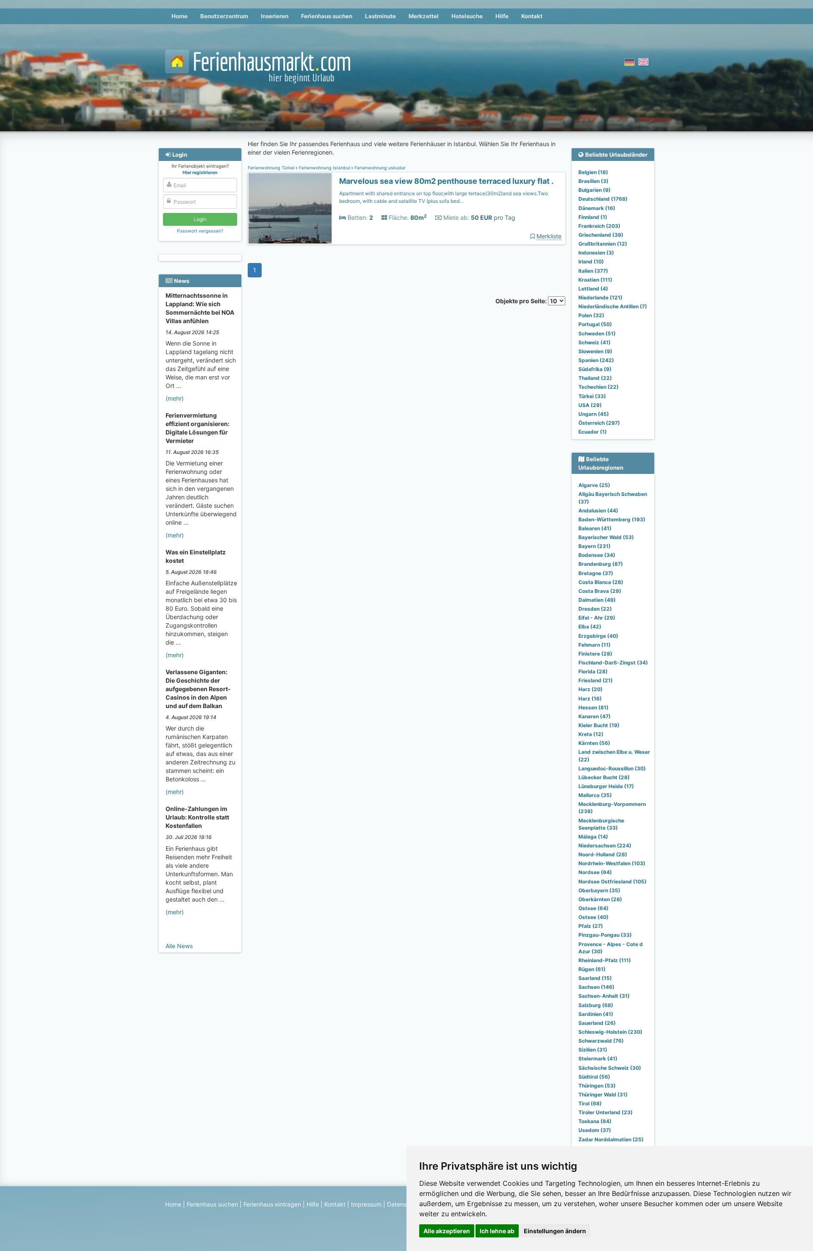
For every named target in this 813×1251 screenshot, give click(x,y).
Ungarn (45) (593, 414)
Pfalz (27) (590, 926)
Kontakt (531, 16)
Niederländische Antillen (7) (612, 306)
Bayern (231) (594, 546)
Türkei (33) (592, 396)
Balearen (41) (594, 528)
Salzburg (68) (595, 1005)
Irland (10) (591, 261)
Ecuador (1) (592, 432)
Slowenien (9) (595, 351)
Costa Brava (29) (599, 591)
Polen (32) (591, 315)
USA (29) (590, 405)
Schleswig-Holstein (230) (610, 1032)
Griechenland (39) (600, 235)
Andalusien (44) (598, 510)
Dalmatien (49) (597, 600)
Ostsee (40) (593, 917)
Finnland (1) (592, 217)
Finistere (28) (595, 653)
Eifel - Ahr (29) (596, 617)
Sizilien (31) (592, 1049)
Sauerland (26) (597, 1023)
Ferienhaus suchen (326, 16)
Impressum (366, 1204)
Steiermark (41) (597, 1058)
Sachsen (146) (596, 987)
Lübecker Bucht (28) (604, 777)
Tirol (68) (590, 1103)
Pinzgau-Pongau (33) (605, 935)
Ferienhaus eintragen (272, 1204)
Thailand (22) (595, 378)
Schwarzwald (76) (601, 1041)
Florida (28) (593, 671)
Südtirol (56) (594, 1077)
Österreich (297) (599, 423)
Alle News (179, 945)
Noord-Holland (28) (602, 854)
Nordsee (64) (595, 872)
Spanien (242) (596, 360)
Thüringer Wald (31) (603, 1094)
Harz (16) (590, 698)
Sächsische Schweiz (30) (609, 1068)
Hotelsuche (467, 16)
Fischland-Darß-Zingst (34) (613, 662)
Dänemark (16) (596, 208)
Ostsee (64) (593, 908)
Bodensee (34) (596, 555)
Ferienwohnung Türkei (272, 168)
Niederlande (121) (600, 297)
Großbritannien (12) (602, 244)
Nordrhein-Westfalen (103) (611, 863)
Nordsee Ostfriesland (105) (612, 881)
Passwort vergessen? (200, 231)
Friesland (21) (595, 680)
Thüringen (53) (597, 1085)
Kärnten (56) (594, 743)
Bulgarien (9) (594, 190)
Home (179, 16)
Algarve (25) (594, 485)
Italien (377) (593, 271)
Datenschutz (404, 1204)
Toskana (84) (594, 1121)
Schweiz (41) (594, 342)
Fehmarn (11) (594, 645)
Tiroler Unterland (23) (605, 1112)
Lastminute (380, 16)
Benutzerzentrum (224, 16)
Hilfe (502, 16)
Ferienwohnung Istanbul (324, 168)
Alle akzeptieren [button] (446, 1230)
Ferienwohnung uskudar (379, 168)
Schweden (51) (597, 333)
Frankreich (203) (599, 226)
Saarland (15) (595, 978)
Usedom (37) (594, 1130)
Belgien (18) (593, 172)
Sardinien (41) (595, 1014)
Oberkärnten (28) (600, 899)
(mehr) (175, 398)
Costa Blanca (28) (600, 582)
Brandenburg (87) (600, 564)
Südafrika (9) (594, 369)
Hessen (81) (593, 707)
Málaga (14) (593, 836)
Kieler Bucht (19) (598, 725)
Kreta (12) (590, 734)
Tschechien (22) (598, 387)
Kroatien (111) (595, 280)
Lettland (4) (593, 288)
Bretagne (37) (595, 573)
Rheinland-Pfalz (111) (604, 960)
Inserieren (274, 16)
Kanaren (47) (594, 716)
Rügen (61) (592, 969)
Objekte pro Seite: (521, 300)
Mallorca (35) (595, 795)
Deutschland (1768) (603, 199)
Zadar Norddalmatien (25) (611, 1139)
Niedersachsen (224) (604, 845)
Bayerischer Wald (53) (606, 537)
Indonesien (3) (596, 252)
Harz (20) (590, 689)
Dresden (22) (595, 609)
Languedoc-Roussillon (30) (612, 768)
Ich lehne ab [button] (497, 1230)
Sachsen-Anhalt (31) (604, 996)
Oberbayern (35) (599, 890)
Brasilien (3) (593, 181)
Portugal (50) (595, 324)
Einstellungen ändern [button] (555, 1230)
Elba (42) (589, 626)
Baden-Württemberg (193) (611, 519)
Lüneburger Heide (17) (606, 786)
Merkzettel (424, 16)
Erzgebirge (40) (598, 636)
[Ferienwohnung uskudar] (290, 208)
